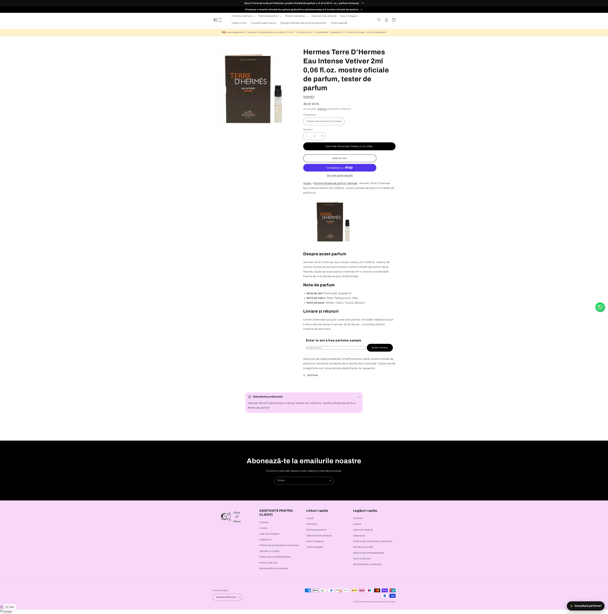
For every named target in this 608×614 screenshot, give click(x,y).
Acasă (307, 183)
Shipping (321, 109)
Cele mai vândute (269, 534)
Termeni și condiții (269, 551)
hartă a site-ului (268, 563)
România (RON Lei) (226, 597)
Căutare (264, 522)
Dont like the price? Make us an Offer (349, 146)
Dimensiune (309, 115)
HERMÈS (308, 96)
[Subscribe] (330, 481)
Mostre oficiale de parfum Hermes (335, 183)
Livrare (263, 528)
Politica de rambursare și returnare (279, 545)
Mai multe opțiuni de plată (340, 175)
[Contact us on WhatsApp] (600, 307)
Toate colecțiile (314, 547)
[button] (243, 16)
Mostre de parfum (316, 530)
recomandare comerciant (273, 568)
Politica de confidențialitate (274, 557)
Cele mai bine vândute (318, 535)
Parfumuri (311, 524)
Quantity (307, 129)
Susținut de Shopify (387, 602)
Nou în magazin (315, 541)
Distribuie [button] (312, 375)
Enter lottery (380, 347)
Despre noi (265, 539)
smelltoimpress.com (369, 602)
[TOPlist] (6, 611)
